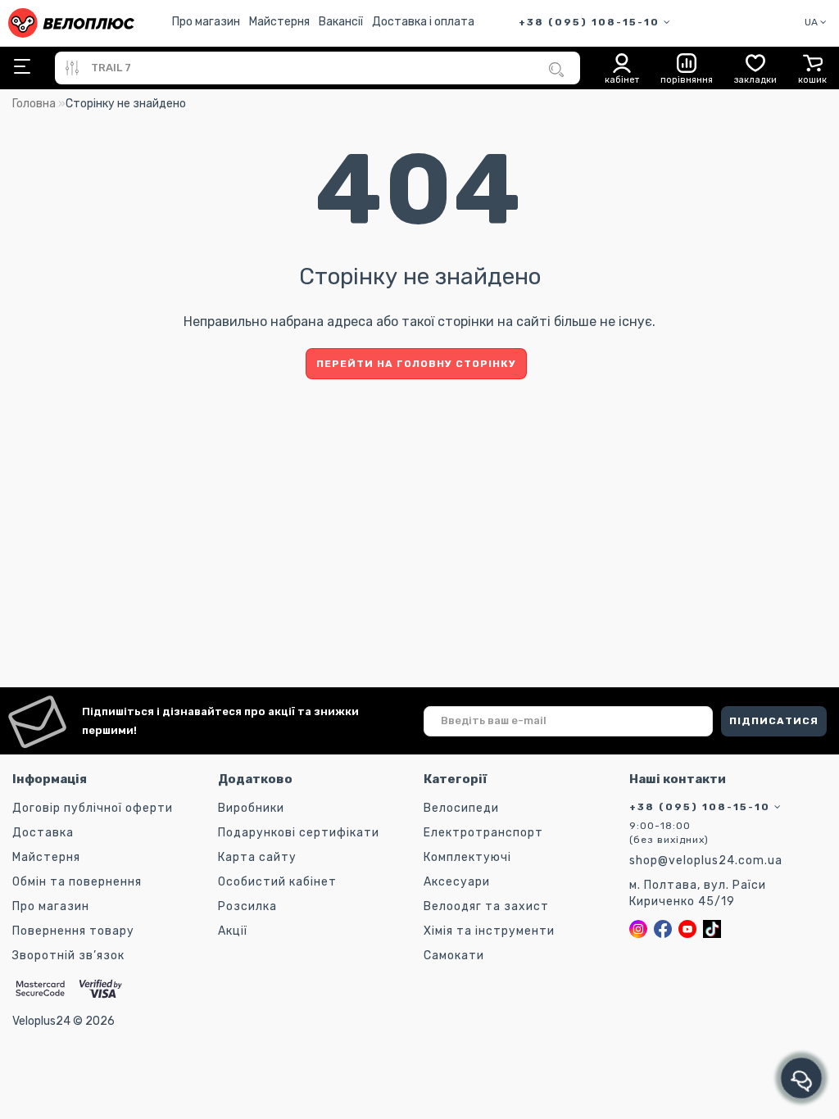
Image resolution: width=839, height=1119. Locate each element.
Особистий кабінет (277, 882)
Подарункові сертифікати (298, 833)
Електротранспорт (483, 833)
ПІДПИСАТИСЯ (774, 721)
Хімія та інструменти (489, 931)
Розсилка (247, 906)
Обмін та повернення (77, 882)
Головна (34, 104)
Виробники (251, 808)
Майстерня (279, 22)
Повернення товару (73, 931)
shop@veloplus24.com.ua (705, 861)
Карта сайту (257, 857)
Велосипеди (461, 808)
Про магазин (206, 22)
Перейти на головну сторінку (416, 363)
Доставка (43, 833)
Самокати (454, 956)
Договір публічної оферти (92, 808)
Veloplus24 (41, 1021)
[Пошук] (556, 69)
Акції (232, 931)
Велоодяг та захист (486, 906)
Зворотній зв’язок (68, 956)
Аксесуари (457, 882)
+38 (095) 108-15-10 (591, 22)
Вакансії (341, 22)
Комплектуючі (467, 857)
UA (812, 22)
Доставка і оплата (423, 22)
